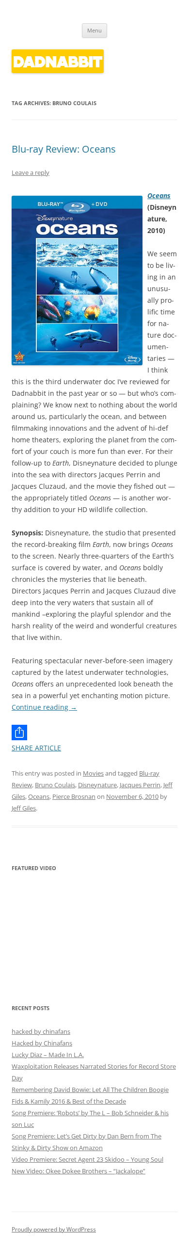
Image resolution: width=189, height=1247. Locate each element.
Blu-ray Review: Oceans (64, 149)
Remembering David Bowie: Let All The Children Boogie (90, 1089)
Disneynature (97, 784)
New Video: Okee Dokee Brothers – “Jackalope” (78, 1171)
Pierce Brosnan (73, 796)
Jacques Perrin (140, 784)
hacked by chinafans (41, 1031)
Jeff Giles (24, 808)
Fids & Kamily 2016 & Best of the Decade (69, 1101)
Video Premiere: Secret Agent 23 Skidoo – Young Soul (87, 1159)
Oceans (159, 195)
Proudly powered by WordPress (54, 1229)
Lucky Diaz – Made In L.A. (48, 1054)
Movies (93, 773)
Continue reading (44, 707)
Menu (94, 30)
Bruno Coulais (55, 784)
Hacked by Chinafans (42, 1043)
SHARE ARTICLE (36, 747)
